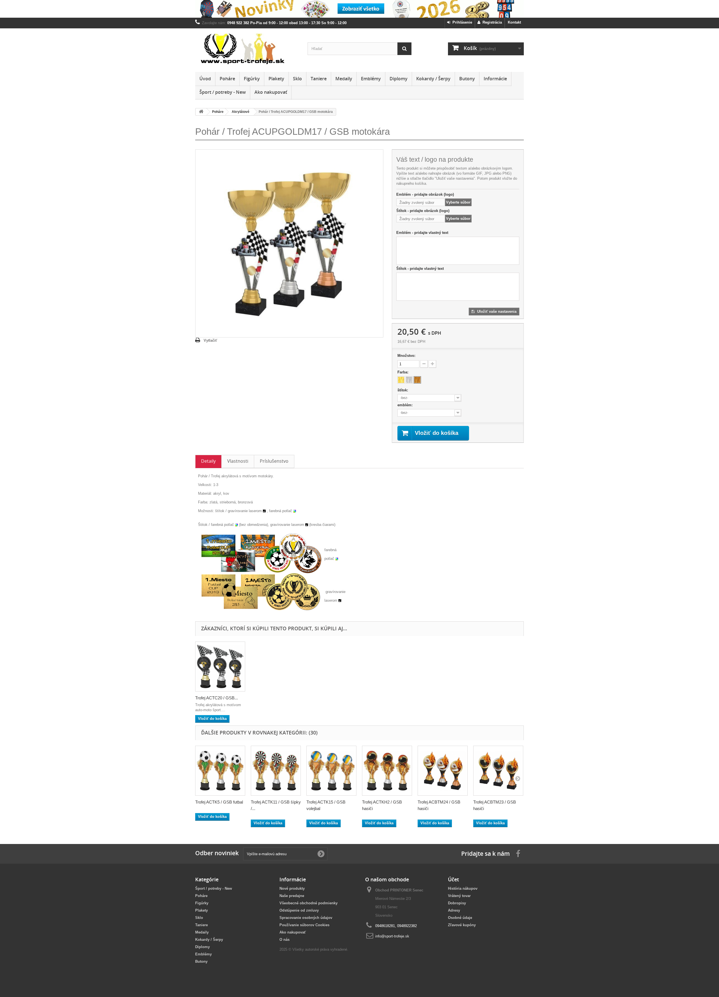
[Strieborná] (409, 380)
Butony (467, 79)
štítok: (403, 390)
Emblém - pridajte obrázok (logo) (425, 194)
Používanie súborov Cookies (304, 925)
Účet (453, 879)
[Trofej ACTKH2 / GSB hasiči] (387, 771)
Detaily (208, 461)
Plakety (276, 79)
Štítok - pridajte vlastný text (420, 268)
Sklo (297, 79)
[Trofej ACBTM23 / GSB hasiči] (498, 771)
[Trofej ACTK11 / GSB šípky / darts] (276, 771)
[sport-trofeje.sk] (247, 49)
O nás (284, 939)
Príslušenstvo (274, 461)
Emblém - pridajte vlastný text (422, 233)
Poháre (227, 79)
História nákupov (462, 888)
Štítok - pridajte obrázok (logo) (422, 211)
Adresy (454, 910)
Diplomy (399, 79)
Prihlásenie (461, 22)
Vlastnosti (237, 461)
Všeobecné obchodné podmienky (308, 903)
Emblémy (371, 79)
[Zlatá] (401, 380)
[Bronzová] (417, 380)
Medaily (343, 79)
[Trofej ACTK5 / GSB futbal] (220, 771)
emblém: (405, 405)
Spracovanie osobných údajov (305, 918)
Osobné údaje (460, 918)
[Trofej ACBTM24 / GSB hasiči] (443, 771)
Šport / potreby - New (222, 92)
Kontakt (514, 22)
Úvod (205, 79)
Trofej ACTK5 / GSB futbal (219, 802)
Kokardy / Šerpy (433, 79)
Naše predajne (291, 896)
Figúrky (252, 79)
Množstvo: (406, 355)
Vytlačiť (210, 340)
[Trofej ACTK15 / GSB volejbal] (331, 771)
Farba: (403, 372)
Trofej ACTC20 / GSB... (216, 697)
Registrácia (491, 22)
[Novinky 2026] (359, 9)
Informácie (495, 79)
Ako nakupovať (270, 92)
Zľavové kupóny (462, 925)
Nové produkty (292, 888)
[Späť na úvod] (201, 111)
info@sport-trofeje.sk (392, 936)
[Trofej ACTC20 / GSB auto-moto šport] (220, 667)
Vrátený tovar (459, 896)
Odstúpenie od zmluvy (299, 910)
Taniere (319, 79)
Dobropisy (457, 903)
